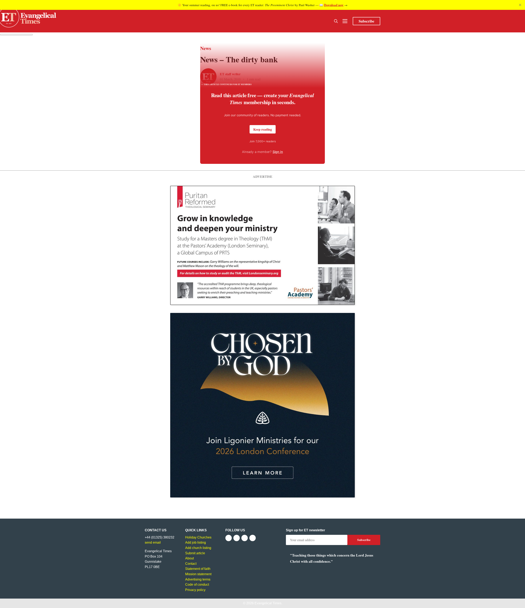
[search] (336, 21)
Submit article (195, 553)
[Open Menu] (345, 21)
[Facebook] (228, 538)
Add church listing (198, 548)
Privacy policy (195, 590)
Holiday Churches (198, 537)
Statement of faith (197, 568)
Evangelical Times (268, 603)
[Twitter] (236, 538)
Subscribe (366, 21)
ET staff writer (230, 74)
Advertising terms (197, 579)
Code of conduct (197, 584)
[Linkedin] (252, 538)
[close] (520, 5)
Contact (190, 563)
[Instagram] (244, 538)
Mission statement (198, 574)
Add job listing (195, 542)
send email (153, 542)
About (189, 558)
